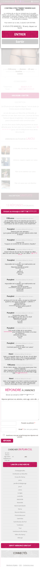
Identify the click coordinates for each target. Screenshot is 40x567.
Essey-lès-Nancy (20, 477)
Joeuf (20, 486)
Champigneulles (20, 471)
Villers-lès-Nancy (20, 534)
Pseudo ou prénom (28, 423)
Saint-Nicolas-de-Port (20, 522)
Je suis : (7, 453)
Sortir (20, 41)
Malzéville (20, 499)
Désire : (7, 454)
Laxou (20, 490)
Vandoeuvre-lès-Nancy (20, 531)
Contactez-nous (28, 565)
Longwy (20, 493)
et (13, 456)
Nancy (20, 509)
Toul (20, 528)
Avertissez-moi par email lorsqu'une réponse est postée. (22, 436)
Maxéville (20, 502)
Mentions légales (12, 565)
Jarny (20, 480)
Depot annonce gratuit (20, 545)
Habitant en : (7, 458)
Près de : (7, 460)
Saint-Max (20, 518)
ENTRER (20, 34)
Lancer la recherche (20, 464)
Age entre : (7, 456)
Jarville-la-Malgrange (20, 483)
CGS (20, 565)
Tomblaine (20, 525)
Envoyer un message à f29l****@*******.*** (20, 211)
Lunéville (20, 496)
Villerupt (20, 538)
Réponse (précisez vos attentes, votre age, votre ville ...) (20, 399)
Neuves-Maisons (20, 512)
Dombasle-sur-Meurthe (20, 474)
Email (28, 429)
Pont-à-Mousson (20, 515)
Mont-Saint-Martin (20, 506)
